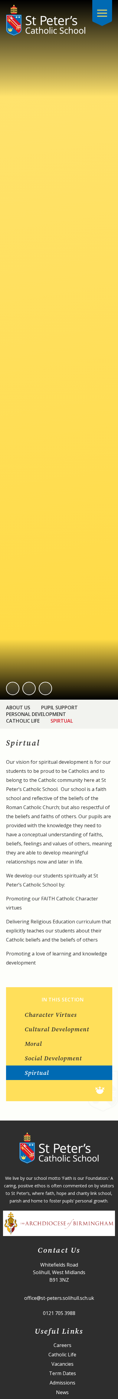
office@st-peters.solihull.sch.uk (59, 1298)
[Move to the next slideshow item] (29, 688)
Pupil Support (59, 707)
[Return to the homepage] (45, 20)
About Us (18, 707)
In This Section (63, 1000)
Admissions (62, 1383)
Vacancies (62, 1364)
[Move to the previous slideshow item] (12, 688)
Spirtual (62, 720)
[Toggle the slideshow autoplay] (45, 688)
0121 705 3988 (59, 1313)
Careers (62, 1345)
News (62, 1392)
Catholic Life (23, 720)
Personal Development (36, 714)
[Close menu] (102, 13)
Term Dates (62, 1373)
